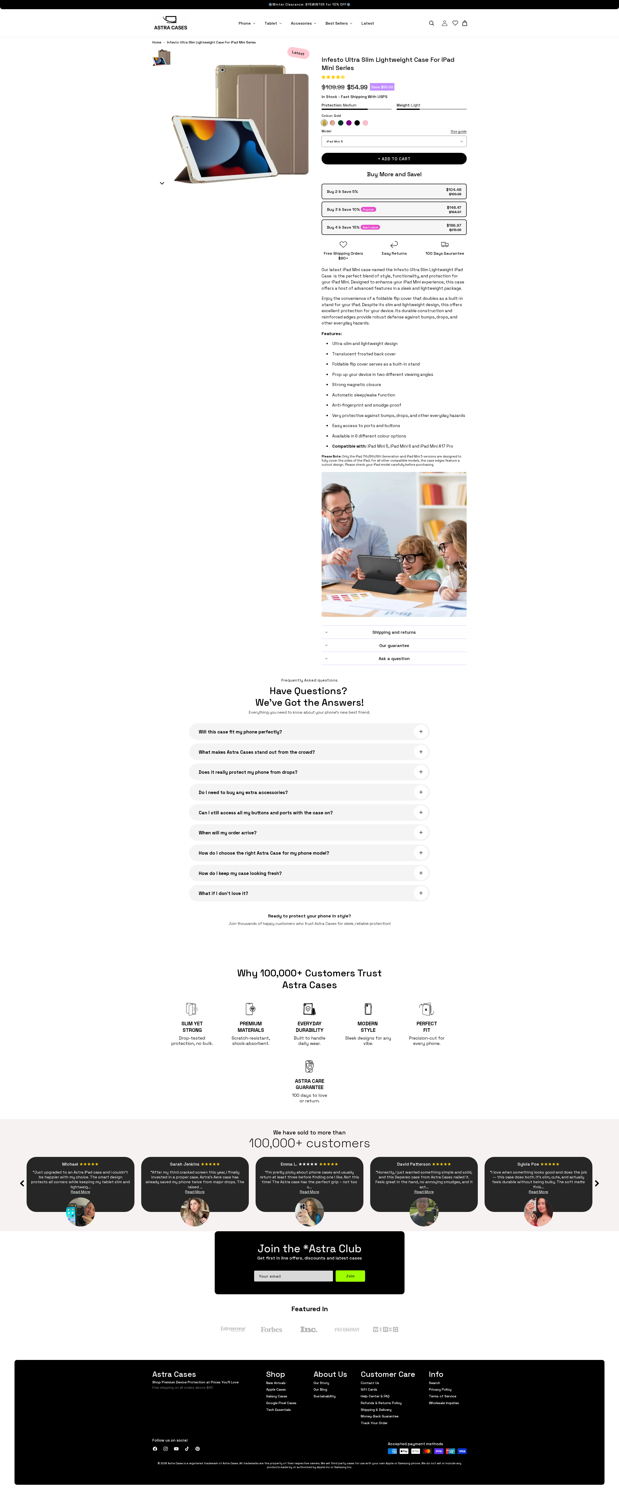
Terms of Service (442, 1395)
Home (156, 42)
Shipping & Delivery (376, 1409)
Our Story (321, 1383)
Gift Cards (369, 1389)
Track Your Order (374, 1422)
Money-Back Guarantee (379, 1416)
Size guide (459, 131)
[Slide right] (596, 1183)
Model (394, 131)
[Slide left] (22, 1183)
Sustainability (325, 1395)
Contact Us (370, 1383)
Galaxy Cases (276, 1395)
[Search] (431, 23)
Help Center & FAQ (375, 1395)
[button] (334, 76)
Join (350, 1275)
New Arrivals (276, 1383)
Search (434, 1383)
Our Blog (320, 1389)
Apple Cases (276, 1389)
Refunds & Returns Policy (381, 1402)
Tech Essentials (278, 1409)
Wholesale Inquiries (444, 1402)
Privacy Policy (440, 1389)
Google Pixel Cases (281, 1402)
